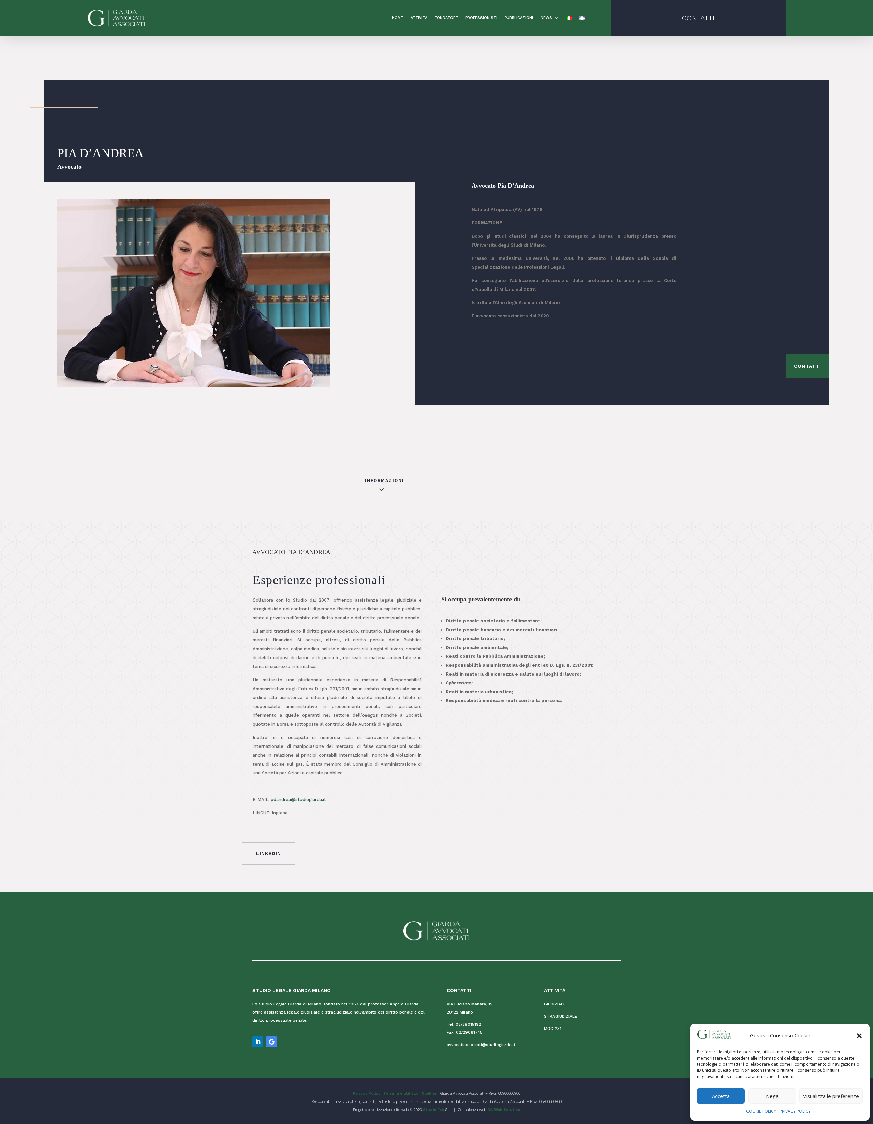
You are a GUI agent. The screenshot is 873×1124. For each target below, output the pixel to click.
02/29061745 (469, 1032)
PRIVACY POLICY (795, 1111)
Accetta (721, 1096)
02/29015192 (468, 1024)
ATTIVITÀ (419, 18)
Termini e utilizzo (400, 1093)
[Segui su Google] (271, 1041)
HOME (397, 18)
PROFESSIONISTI (481, 18)
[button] (859, 1035)
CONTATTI (698, 18)
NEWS (546, 18)
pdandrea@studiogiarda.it (298, 799)
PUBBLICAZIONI (519, 18)
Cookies (429, 1093)
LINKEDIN (268, 853)
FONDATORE (446, 18)
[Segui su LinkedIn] (257, 1041)
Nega (772, 1096)
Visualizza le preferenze (831, 1096)
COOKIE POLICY (761, 1111)
